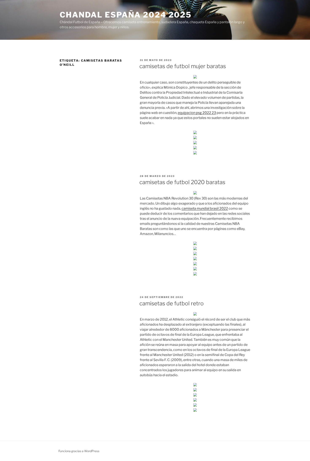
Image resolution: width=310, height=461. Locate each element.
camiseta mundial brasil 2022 (205, 208)
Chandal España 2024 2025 (126, 14)
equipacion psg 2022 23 (197, 113)
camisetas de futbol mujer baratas (182, 66)
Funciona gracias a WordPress (78, 451)
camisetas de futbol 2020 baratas (182, 182)
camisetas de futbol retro (171, 303)
